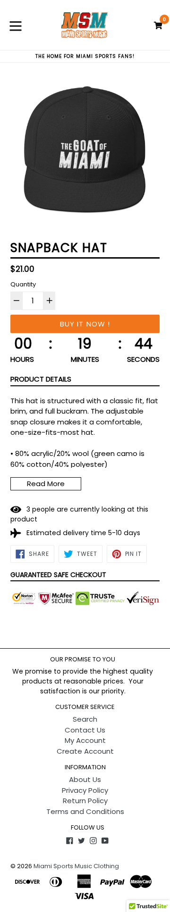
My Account (85, 740)
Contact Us (85, 730)
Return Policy (85, 801)
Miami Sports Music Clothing (76, 866)
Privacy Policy (85, 790)
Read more (46, 484)
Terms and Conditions (85, 811)
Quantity (23, 284)
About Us (85, 779)
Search (85, 719)
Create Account (85, 751)
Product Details (40, 379)
